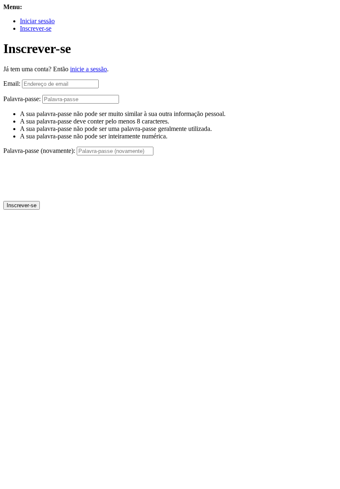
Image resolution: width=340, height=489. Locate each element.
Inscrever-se (35, 28)
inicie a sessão (88, 69)
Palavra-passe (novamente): (39, 150)
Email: (11, 83)
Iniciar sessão (37, 20)
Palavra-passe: (22, 98)
